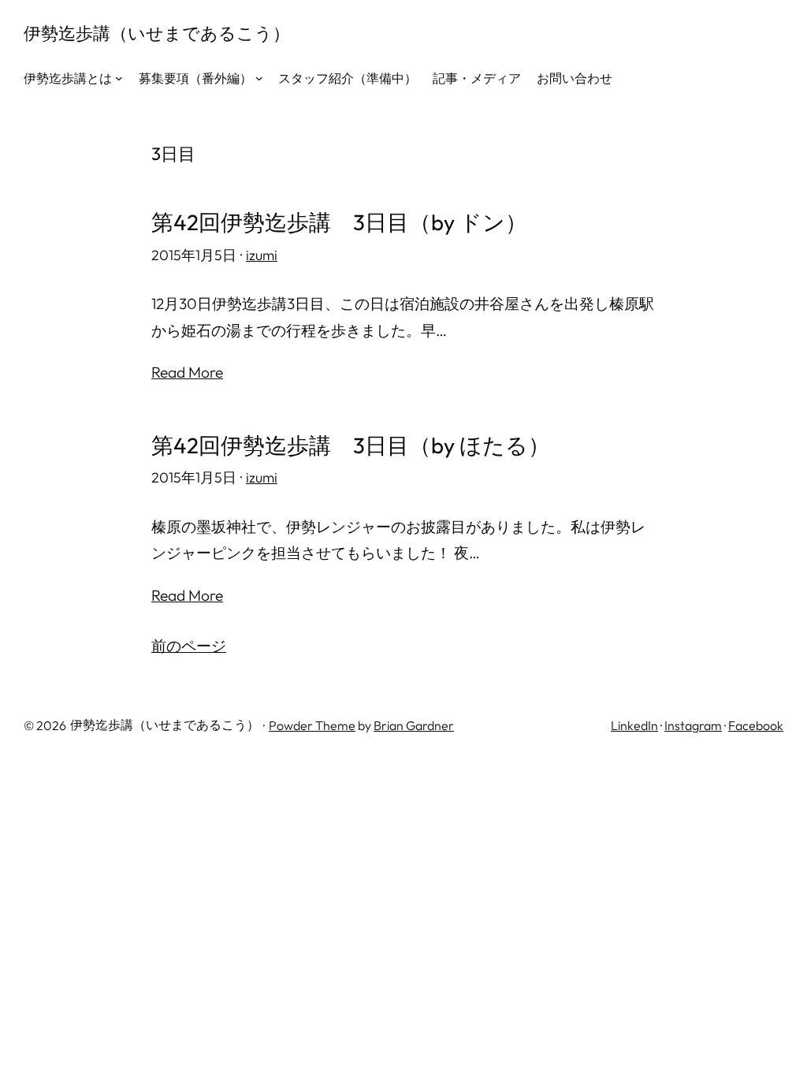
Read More (187, 372)
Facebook (755, 725)
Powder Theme (312, 725)
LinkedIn (634, 725)
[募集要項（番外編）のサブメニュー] (259, 78)
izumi (261, 255)
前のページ (188, 645)
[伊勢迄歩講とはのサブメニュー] (119, 78)
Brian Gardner (414, 725)
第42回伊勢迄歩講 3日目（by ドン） (339, 222)
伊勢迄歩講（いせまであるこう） (157, 33)
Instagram (693, 725)
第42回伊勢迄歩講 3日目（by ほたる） (350, 445)
